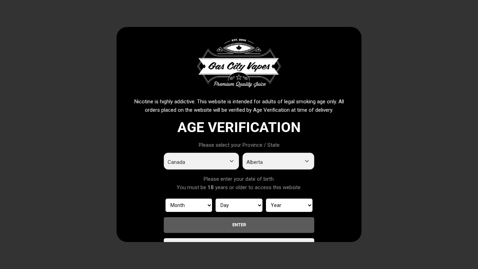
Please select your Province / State (239, 145)
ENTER (239, 224)
